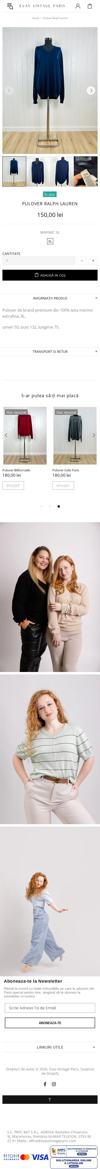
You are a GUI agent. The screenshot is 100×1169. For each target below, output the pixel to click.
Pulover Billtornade (16, 470)
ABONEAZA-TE (50, 1023)
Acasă (35, 18)
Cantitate (11, 254)
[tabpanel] (25, 453)
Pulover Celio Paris (65, 470)
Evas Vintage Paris (40, 6)
